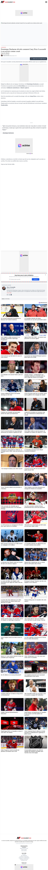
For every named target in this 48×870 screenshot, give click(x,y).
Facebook (24, 864)
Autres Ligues (24, 849)
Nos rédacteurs (24, 855)
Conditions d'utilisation (24, 856)
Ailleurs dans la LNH (24, 848)
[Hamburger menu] (46, 2)
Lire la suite (9, 292)
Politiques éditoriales (24, 859)
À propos (24, 854)
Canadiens (24, 847)
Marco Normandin (6, 54)
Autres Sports (24, 850)
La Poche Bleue (7, 298)
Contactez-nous (24, 860)
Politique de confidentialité (24, 857)
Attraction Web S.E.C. (21, 843)
